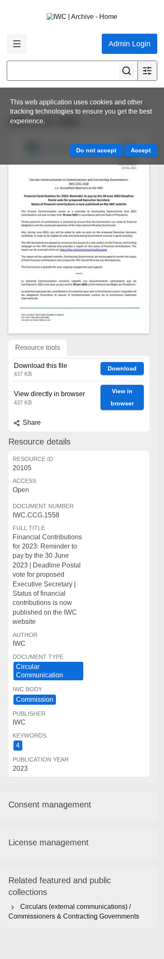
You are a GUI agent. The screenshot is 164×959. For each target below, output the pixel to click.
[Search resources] (126, 70)
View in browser (122, 397)
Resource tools (37, 347)
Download (122, 368)
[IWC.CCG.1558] (78, 233)
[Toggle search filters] (147, 70)
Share (31, 422)
